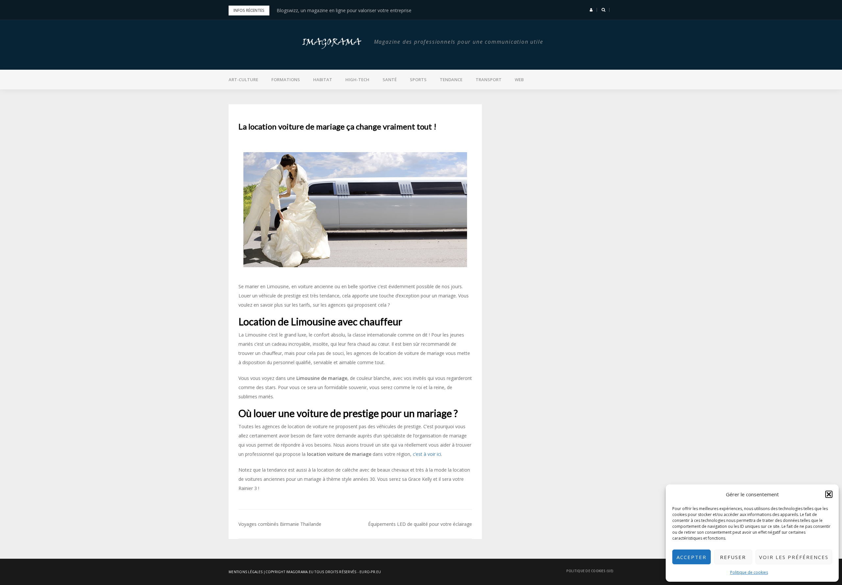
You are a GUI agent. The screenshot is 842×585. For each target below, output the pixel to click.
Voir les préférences (794, 557)
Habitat (322, 79)
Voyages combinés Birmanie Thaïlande (279, 524)
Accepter (691, 557)
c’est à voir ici (427, 454)
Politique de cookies (749, 572)
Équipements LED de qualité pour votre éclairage (420, 524)
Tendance (451, 79)
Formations (285, 79)
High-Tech (357, 79)
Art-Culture (243, 79)
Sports (418, 79)
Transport (489, 79)
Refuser (733, 557)
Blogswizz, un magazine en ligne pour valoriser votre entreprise (344, 10)
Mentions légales (245, 572)
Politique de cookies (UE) (589, 571)
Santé (390, 79)
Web (519, 79)
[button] (829, 494)
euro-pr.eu (370, 572)
